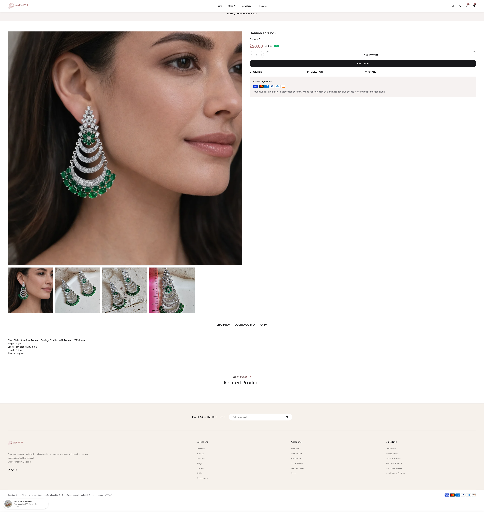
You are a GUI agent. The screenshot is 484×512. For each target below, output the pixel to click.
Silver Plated (297, 463)
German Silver (297, 468)
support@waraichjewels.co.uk (21, 457)
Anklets (200, 473)
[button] (473, 6)
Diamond (295, 448)
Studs (293, 473)
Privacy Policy (392, 453)
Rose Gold (296, 458)
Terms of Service (393, 458)
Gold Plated (296, 453)
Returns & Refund (394, 463)
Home (230, 13)
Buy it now (363, 63)
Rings (199, 463)
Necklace (201, 448)
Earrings (200, 453)
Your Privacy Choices (395, 473)
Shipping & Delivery (395, 468)
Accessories (202, 478)
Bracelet (200, 468)
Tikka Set (201, 458)
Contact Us (391, 448)
